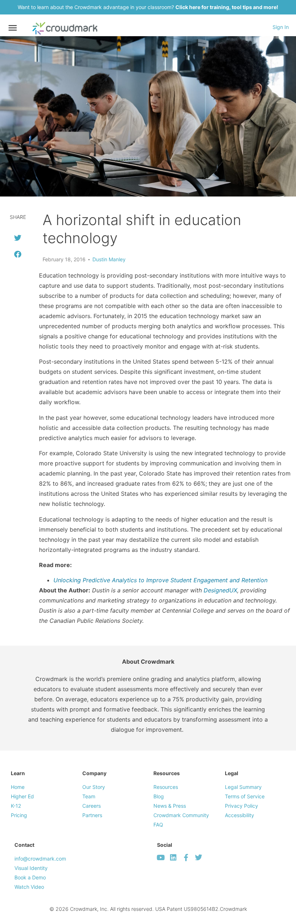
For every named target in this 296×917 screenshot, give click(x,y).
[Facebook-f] (186, 857)
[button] (18, 238)
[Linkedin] (173, 857)
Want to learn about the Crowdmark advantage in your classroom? (148, 7)
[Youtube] (160, 857)
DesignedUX (220, 590)
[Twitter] (198, 857)
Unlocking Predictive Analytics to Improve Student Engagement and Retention (160, 580)
